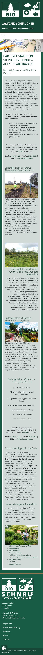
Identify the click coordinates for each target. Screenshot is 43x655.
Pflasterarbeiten (15, 559)
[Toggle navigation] (3, 35)
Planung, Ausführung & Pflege (20, 546)
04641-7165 (32, 156)
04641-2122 (16, 156)
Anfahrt (6, 608)
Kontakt (20, 151)
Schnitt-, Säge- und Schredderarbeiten (23, 557)
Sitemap (6, 639)
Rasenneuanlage (15, 553)
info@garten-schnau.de (24, 158)
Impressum (7, 623)
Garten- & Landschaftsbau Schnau (17, 650)
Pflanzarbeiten (14, 550)
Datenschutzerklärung (11, 627)
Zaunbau (12, 562)
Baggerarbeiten (15, 564)
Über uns (6, 631)
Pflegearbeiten (14, 548)
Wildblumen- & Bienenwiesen (20, 555)
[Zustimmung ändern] (4, 648)
